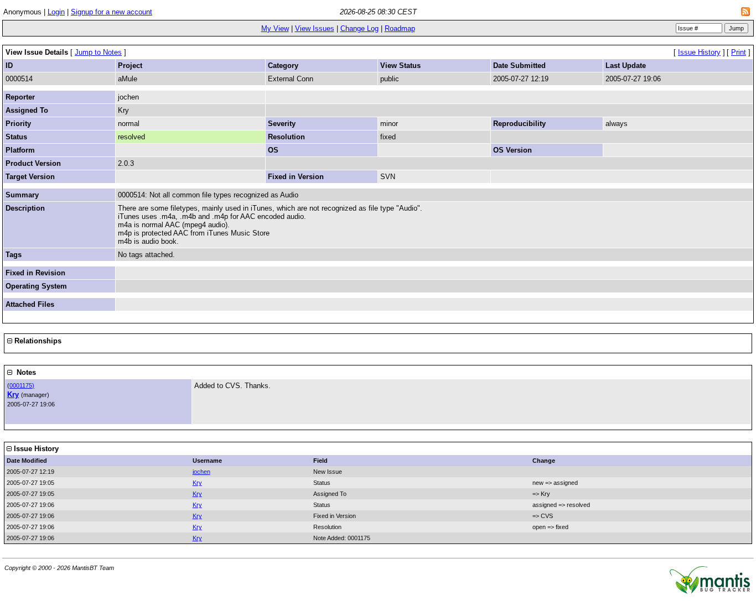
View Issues (314, 28)
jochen (201, 471)
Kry (13, 394)
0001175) (21, 385)
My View (275, 28)
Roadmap (400, 28)
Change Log (359, 28)
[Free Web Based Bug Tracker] (710, 591)
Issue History (699, 52)
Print (738, 52)
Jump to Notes (98, 52)
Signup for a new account (111, 12)
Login (56, 12)
